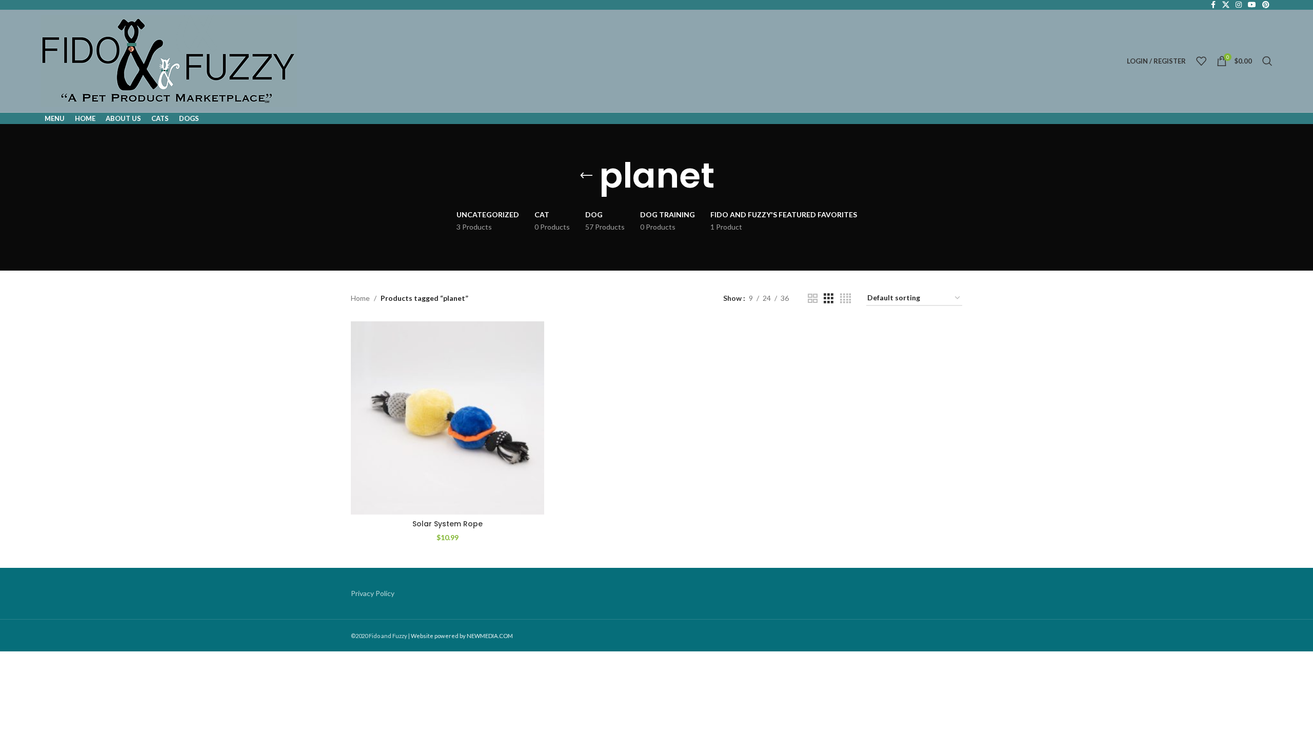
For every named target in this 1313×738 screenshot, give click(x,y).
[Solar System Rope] (447, 418)
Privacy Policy (372, 593)
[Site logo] (169, 60)
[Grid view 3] (828, 298)
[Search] (1267, 61)
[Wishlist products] (1201, 61)
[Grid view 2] (813, 298)
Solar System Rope (447, 524)
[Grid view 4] (845, 298)
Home (360, 298)
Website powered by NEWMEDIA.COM (462, 635)
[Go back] (586, 176)
